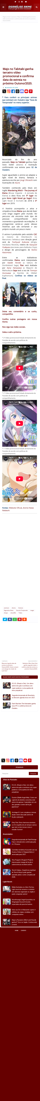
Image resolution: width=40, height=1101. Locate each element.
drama (14, 608)
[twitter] (15, 2)
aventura (13, 17)
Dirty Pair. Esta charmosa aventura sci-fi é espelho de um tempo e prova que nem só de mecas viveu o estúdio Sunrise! (24, 826)
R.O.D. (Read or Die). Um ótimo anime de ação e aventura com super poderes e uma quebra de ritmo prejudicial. (22, 687)
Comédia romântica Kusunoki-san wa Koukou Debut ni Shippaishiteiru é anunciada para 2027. (24, 852)
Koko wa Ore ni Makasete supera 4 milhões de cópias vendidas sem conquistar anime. (23, 912)
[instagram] (19, 2)
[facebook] (22, 2)
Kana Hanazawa (14, 268)
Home (16, 930)
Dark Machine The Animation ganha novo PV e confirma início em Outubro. (24, 706)
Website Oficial (15, 508)
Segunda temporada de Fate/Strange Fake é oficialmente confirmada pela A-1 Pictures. (24, 842)
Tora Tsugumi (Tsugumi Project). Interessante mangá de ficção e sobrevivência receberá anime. (22, 862)
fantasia (20, 608)
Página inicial (6, 17)
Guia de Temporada (22, 610)
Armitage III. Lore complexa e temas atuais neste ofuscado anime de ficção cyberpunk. (24, 814)
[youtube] (26, 2)
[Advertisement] (20, 46)
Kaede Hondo (14, 262)
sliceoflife (13, 613)
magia (32, 610)
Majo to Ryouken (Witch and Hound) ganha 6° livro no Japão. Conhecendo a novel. (24, 922)
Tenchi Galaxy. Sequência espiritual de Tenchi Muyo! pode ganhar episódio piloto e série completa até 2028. (23, 873)
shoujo (6, 613)
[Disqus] (19, 577)
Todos (20, 613)
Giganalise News (8, 610)
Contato (23, 930)
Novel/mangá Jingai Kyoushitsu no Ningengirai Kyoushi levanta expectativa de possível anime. (23, 902)
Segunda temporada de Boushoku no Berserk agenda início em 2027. (23, 696)
